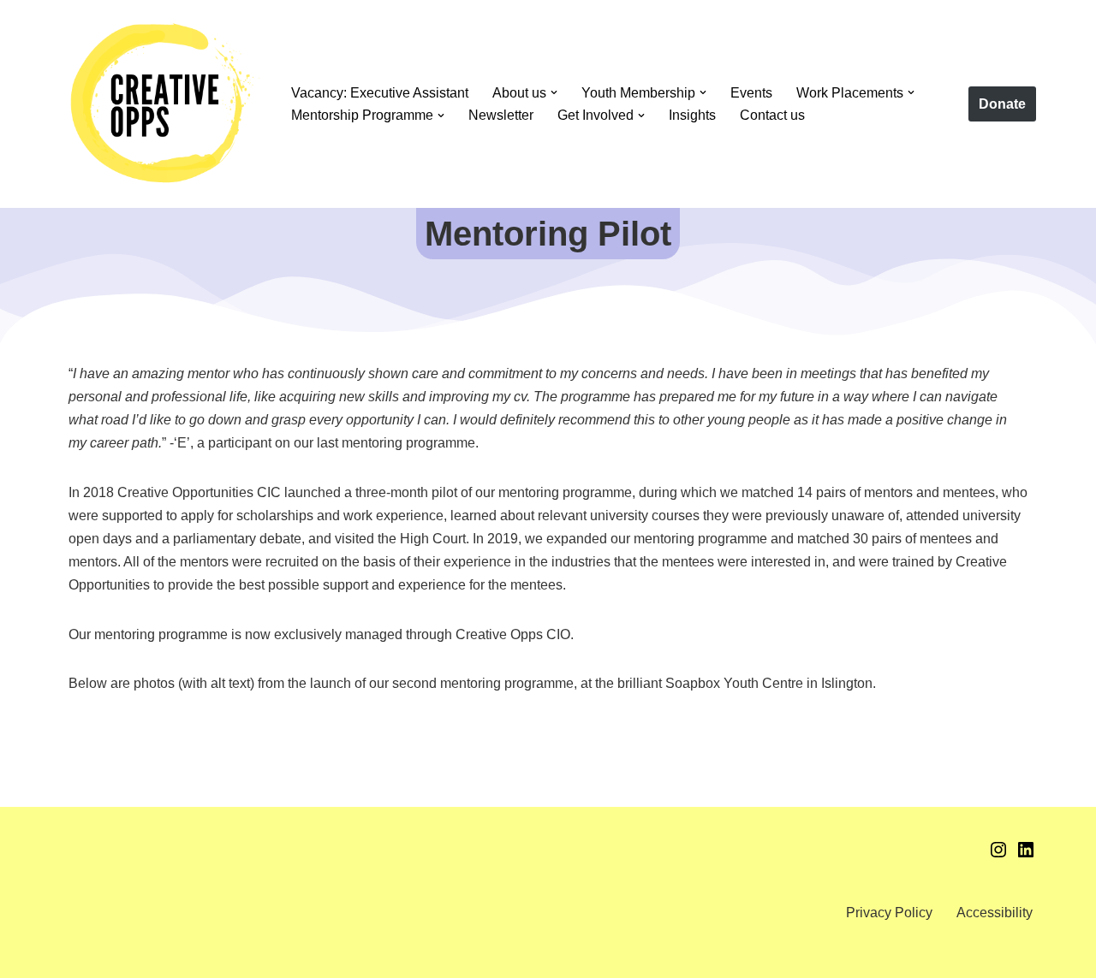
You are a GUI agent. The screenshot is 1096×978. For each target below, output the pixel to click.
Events (751, 93)
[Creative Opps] (161, 104)
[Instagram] (998, 855)
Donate (1002, 104)
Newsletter (500, 115)
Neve (76, 956)
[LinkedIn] (1026, 855)
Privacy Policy (889, 912)
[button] (554, 92)
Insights (692, 115)
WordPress (213, 956)
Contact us (772, 115)
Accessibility (994, 912)
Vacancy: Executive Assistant (379, 93)
